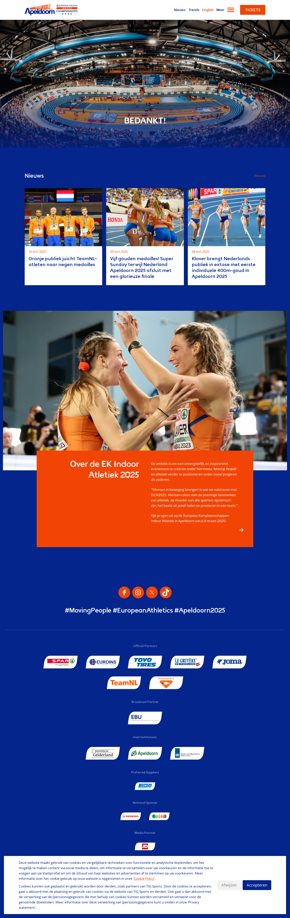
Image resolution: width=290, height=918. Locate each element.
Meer (220, 10)
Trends (193, 10)
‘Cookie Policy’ (144, 878)
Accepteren (257, 885)
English (207, 10)
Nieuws (179, 10)
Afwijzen (229, 885)
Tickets (252, 9)
